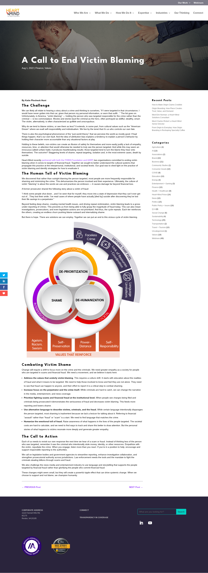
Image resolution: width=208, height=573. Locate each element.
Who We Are (81, 13)
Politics (155, 202)
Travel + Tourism (159, 227)
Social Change (158, 213)
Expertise (143, 13)
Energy (155, 180)
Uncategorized (158, 231)
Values (48, 68)
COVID (155, 173)
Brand (154, 158)
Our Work (183, 3)
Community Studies (160, 165)
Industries (161, 13)
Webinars (198, 3)
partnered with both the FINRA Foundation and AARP (67, 160)
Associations (157, 154)
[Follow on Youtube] (150, 523)
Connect (198, 13)
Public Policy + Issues (161, 205)
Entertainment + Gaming (162, 184)
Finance (39, 68)
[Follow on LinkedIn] (141, 523)
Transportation (158, 224)
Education (156, 176)
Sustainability (157, 216)
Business (156, 162)
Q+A (153, 209)
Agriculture (156, 147)
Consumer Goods (159, 169)
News (154, 198)
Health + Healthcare (160, 191)
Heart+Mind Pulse (159, 195)
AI (153, 151)
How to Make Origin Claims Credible (167, 105)
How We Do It (123, 13)
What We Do (102, 13)
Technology (157, 220)
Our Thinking (181, 13)
